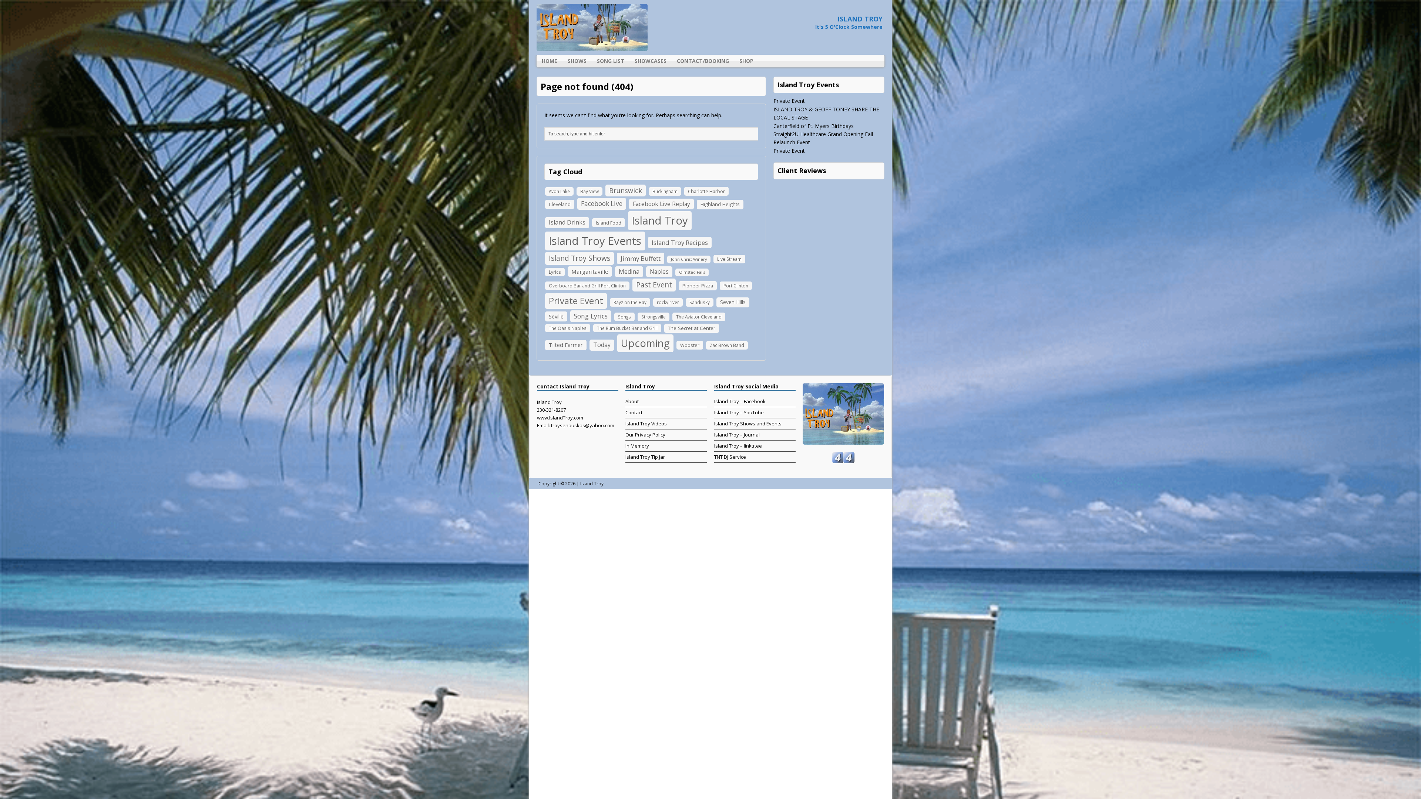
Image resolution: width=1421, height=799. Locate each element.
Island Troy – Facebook (740, 401)
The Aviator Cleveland (699, 317)
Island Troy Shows (579, 258)
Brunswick (625, 190)
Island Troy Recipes (680, 242)
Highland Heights (720, 204)
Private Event (576, 300)
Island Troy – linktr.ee (738, 445)
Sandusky (699, 302)
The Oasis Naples (568, 328)
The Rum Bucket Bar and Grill (627, 328)
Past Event (654, 285)
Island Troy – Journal (737, 434)
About (632, 401)
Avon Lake (559, 191)
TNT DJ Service (730, 457)
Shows (577, 60)
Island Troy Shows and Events (748, 423)
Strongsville (653, 317)
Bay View (589, 191)
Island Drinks (567, 222)
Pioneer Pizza (697, 285)
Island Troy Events (595, 240)
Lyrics (555, 272)
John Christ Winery (689, 259)
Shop (746, 60)
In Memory (637, 445)
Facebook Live (601, 203)
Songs (624, 317)
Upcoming (645, 343)
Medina (629, 271)
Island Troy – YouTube (739, 412)
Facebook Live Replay (661, 204)
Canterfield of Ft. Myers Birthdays (813, 125)
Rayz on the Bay (630, 302)
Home (549, 60)
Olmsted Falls (692, 272)
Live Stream (729, 259)
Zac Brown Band (727, 345)
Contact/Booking (703, 60)
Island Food (608, 222)
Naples (659, 271)
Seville (556, 316)
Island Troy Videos (646, 423)
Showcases (650, 60)
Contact (633, 412)
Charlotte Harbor (706, 191)
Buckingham (665, 191)
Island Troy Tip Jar (645, 457)
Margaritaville (589, 271)
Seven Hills (733, 302)
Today (602, 345)
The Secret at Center (691, 328)
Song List (610, 60)
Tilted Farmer (566, 344)
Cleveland (560, 204)
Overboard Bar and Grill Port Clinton (587, 286)
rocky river (668, 302)
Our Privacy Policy (645, 434)
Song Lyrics (591, 315)
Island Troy (660, 220)
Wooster (689, 345)
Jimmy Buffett (641, 258)
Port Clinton (735, 286)
